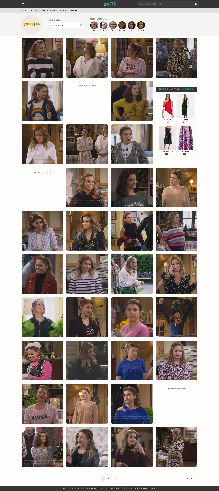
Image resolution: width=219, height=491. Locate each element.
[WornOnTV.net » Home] (109, 3)
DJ (94, 30)
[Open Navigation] (23, 4)
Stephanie (103, 30)
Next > (190, 478)
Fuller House (33, 10)
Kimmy (113, 30)
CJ (132, 30)
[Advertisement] (87, 103)
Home (24, 10)
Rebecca (122, 30)
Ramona (141, 30)
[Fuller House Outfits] (32, 24)
